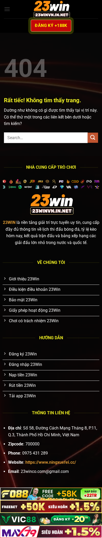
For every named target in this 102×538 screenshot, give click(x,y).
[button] (7, 9)
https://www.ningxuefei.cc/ (50, 462)
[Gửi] (93, 138)
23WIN (9, 222)
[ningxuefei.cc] (51, 9)
